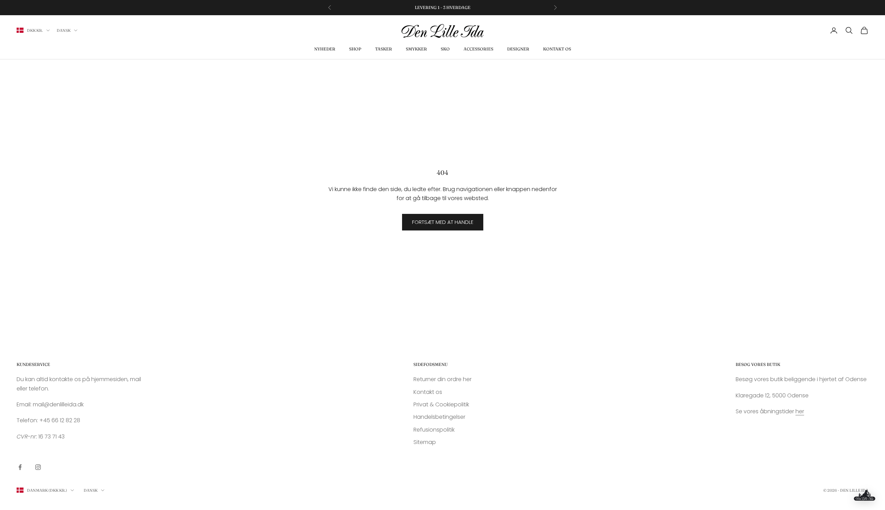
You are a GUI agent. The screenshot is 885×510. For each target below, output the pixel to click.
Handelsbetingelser (439, 417)
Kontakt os (557, 48)
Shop (355, 48)
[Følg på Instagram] (38, 467)
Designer (518, 48)
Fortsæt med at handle (442, 222)
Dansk (64, 30)
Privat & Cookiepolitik (441, 404)
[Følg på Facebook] (20, 467)
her (799, 411)
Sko (445, 48)
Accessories (478, 48)
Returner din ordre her (442, 379)
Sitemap (424, 442)
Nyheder (324, 48)
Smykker (416, 48)
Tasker (383, 48)
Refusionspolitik (434, 430)
